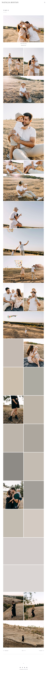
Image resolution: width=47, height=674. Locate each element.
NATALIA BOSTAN (10, 2)
